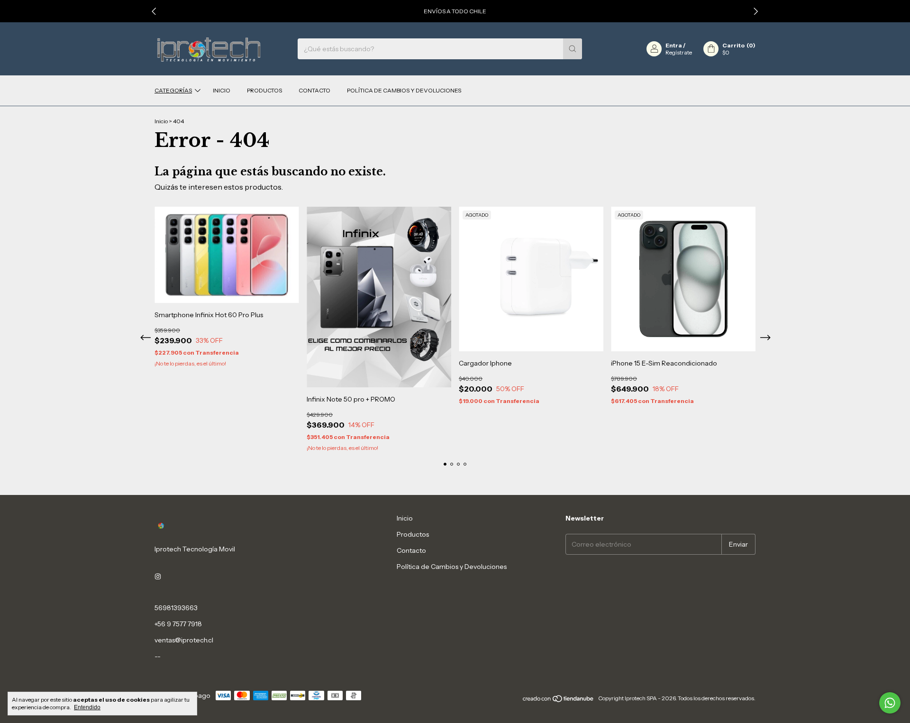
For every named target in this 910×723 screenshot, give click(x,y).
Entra (673, 45)
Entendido (87, 707)
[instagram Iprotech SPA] (158, 576)
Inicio (221, 90)
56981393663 (176, 608)
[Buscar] (572, 48)
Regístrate (678, 52)
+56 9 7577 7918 (178, 624)
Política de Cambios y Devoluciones (404, 90)
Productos (264, 90)
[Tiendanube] (558, 700)
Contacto (314, 90)
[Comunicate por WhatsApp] (890, 703)
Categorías (173, 90)
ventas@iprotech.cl (184, 640)
